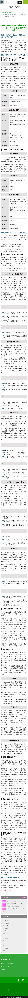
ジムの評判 (5, 925)
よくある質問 (5, 966)
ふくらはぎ (5, 928)
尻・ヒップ (5, 938)
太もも (4, 935)
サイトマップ (13, 990)
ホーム (4, 7)
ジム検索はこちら (6, 890)
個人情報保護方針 (22, 990)
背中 (3, 943)
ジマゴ (19, 880)
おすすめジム (5, 920)
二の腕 (4, 930)
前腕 (3, 933)
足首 (3, 950)
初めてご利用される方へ (8, 963)
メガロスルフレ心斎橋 (13, 906)
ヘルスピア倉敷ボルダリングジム (15, 903)
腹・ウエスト (5, 948)
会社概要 (5, 990)
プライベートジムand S (13, 901)
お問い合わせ (5, 969)
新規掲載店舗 (23, 7)
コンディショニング (7, 923)
